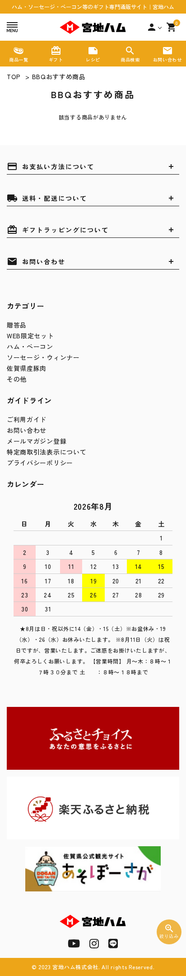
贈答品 (17, 324)
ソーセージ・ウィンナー (43, 357)
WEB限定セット (30, 335)
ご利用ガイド (26, 419)
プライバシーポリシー (40, 462)
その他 (17, 379)
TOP (14, 76)
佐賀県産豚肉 (26, 368)
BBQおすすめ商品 (59, 76)
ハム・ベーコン (30, 346)
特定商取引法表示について (46, 451)
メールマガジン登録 (36, 440)
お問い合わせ (26, 430)
